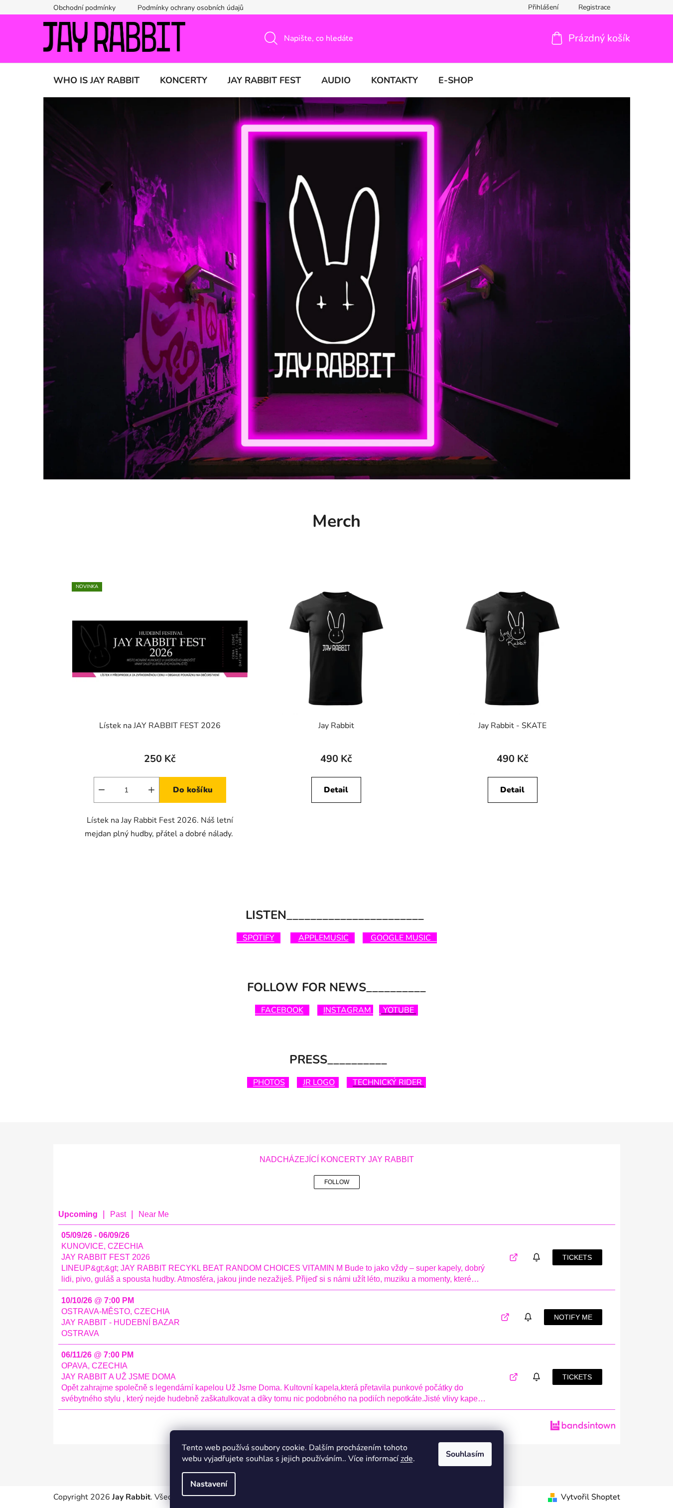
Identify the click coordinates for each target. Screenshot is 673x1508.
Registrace (594, 7)
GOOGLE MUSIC (404, 937)
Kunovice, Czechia (102, 1246)
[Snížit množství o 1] (101, 789)
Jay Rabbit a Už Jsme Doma (118, 1376)
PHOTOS (269, 1082)
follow (336, 1182)
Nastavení (208, 1484)
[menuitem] (96, 80)
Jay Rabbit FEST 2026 (105, 1257)
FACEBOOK (279, 1010)
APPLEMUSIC (323, 937)
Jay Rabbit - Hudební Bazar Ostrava (120, 1328)
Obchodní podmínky (84, 7)
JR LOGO (319, 1082)
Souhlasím (465, 1454)
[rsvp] (538, 1257)
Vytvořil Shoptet (590, 1497)
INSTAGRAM (348, 1010)
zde (407, 1458)
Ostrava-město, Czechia (115, 1311)
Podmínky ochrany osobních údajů (190, 7)
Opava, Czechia (94, 1365)
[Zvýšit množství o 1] (151, 789)
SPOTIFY (255, 937)
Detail (336, 789)
